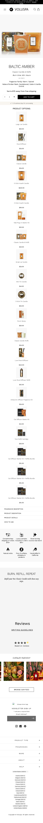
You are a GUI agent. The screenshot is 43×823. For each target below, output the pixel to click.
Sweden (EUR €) (20, 803)
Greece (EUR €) (20, 788)
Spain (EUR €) (20, 801)
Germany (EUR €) (20, 786)
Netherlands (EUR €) (20, 797)
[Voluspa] (21, 9)
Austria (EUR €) (20, 775)
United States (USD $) (19, 771)
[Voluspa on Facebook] (20, 726)
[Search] (34, 9)
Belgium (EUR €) (20, 777)
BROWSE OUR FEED (21, 690)
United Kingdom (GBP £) (20, 806)
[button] (39, 9)
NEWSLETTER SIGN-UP (21, 708)
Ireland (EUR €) (20, 790)
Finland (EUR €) (20, 782)
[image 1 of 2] (21, 36)
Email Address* (21, 714)
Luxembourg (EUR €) (20, 795)
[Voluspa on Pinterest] (25, 726)
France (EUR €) (20, 784)
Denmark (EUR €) (20, 780)
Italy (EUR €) (20, 793)
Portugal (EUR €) (20, 799)
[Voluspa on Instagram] (16, 726)
